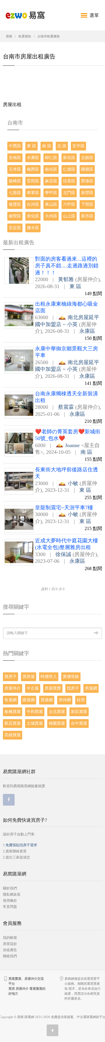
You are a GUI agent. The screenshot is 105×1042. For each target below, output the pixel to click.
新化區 (69, 157)
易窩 (9, 36)
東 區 (31, 146)
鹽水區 (33, 228)
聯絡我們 (10, 956)
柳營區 (15, 216)
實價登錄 (71, 676)
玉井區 (15, 169)
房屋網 (91, 688)
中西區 (15, 146)
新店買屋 (12, 723)
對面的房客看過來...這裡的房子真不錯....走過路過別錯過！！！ (67, 266)
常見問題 (10, 907)
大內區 (51, 216)
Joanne (72, 445)
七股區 (15, 193)
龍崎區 (15, 181)
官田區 (33, 181)
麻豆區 (51, 181)
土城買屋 (35, 723)
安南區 (15, 157)
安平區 (78, 146)
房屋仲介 (12, 688)
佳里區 (69, 181)
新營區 (87, 193)
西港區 (87, 181)
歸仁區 (51, 157)
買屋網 (47, 700)
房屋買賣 (53, 688)
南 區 (46, 146)
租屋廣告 (24, 36)
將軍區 (33, 193)
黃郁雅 (66, 279)
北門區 (69, 193)
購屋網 (28, 700)
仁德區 (69, 169)
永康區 (33, 157)
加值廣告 (10, 950)
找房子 (73, 688)
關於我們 (10, 888)
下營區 (87, 204)
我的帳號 (10, 938)
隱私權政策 (11, 894)
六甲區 (69, 204)
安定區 (15, 228)
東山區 (51, 204)
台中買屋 (79, 723)
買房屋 (28, 676)
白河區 (33, 204)
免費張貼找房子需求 (21, 845)
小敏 (73, 483)
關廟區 (87, 169)
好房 (81, 700)
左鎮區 (87, 157)
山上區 (69, 216)
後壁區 (15, 204)
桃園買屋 (57, 723)
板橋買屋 (12, 711)
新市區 (87, 216)
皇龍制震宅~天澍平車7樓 (64, 507)
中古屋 (33, 688)
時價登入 (49, 676)
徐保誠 (63, 554)
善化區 (33, 216)
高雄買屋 (12, 735)
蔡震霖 (66, 407)
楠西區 (33, 169)
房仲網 (65, 700)
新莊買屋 (79, 711)
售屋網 (10, 700)
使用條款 (10, 901)
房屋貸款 (10, 944)
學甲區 (51, 193)
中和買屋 (35, 711)
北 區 (61, 146)
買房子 (10, 676)
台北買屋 (57, 711)
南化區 (51, 169)
